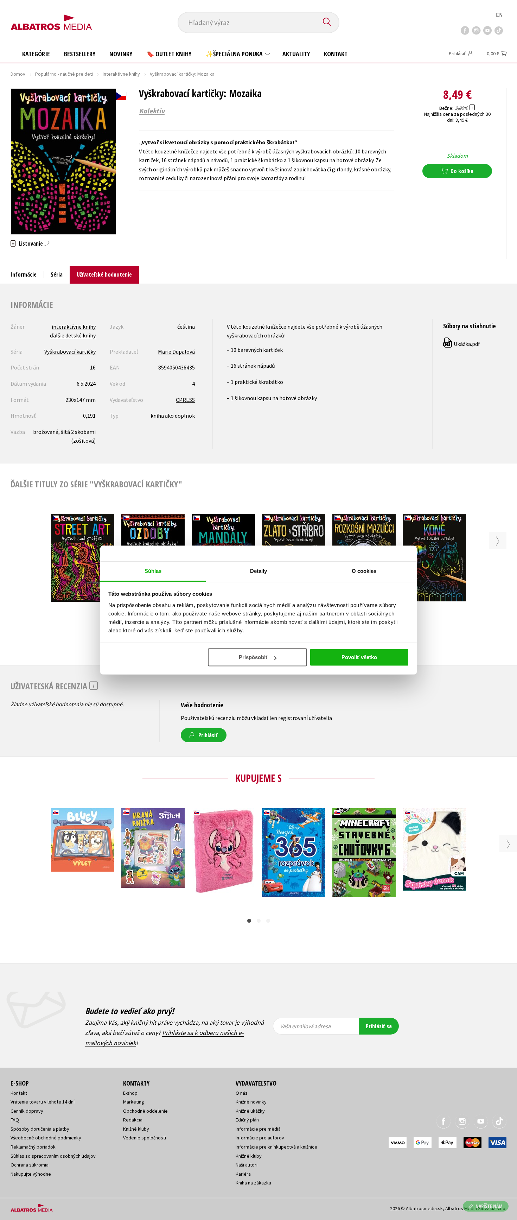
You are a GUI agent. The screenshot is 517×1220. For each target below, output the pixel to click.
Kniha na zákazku (253, 1183)
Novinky (120, 54)
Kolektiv (152, 111)
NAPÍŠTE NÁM (489, 1206)
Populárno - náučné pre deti (64, 74)
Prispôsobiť (253, 657)
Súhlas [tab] (153, 571)
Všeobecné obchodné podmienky (46, 1137)
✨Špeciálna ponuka (234, 54)
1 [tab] (249, 921)
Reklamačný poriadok (33, 1147)
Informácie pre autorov (260, 1137)
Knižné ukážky (250, 1111)
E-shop (130, 1093)
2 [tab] (259, 921)
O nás (242, 1093)
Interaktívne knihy (121, 74)
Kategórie (35, 54)
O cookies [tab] (364, 571)
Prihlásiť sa (379, 1026)
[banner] (51, 16)
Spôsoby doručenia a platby (40, 1129)
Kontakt (335, 54)
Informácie (24, 274)
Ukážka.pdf (462, 343)
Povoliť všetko (359, 657)
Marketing (133, 1102)
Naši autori (246, 1165)
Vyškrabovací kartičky (70, 351)
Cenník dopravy (27, 1111)
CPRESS (185, 399)
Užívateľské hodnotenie (104, 274)
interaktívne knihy (74, 326)
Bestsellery (79, 54)
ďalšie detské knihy (73, 335)
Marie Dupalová (176, 351)
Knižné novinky (251, 1102)
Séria (57, 274)
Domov (18, 74)
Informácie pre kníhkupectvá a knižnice (276, 1147)
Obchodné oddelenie (145, 1111)
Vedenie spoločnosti (144, 1137)
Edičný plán (247, 1120)
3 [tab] (268, 921)
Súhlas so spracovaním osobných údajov (53, 1156)
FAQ (15, 1120)
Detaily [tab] (258, 571)
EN (499, 14)
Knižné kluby (136, 1129)
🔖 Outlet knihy (168, 54)
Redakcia (132, 1120)
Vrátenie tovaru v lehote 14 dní (43, 1102)
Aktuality (296, 54)
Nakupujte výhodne (31, 1174)
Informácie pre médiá (258, 1129)
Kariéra (243, 1174)
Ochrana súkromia (30, 1165)
